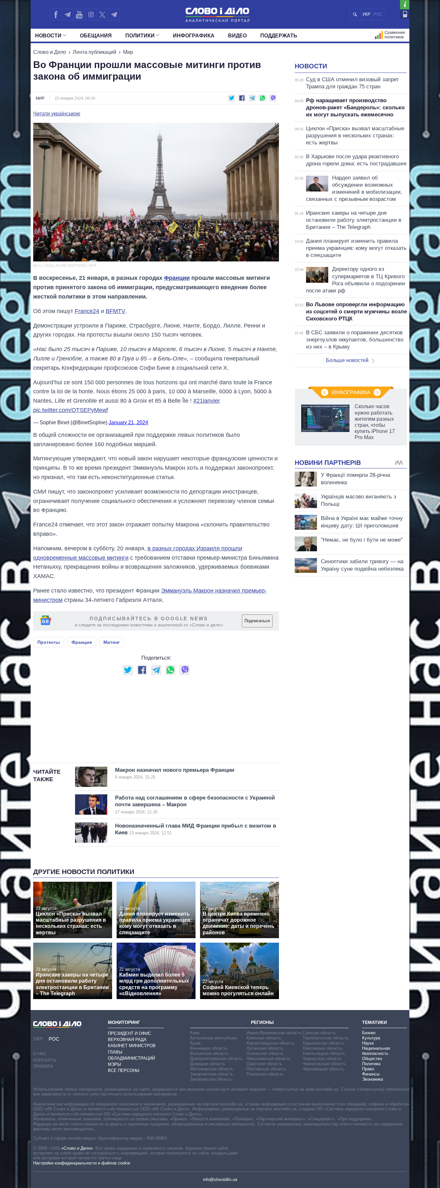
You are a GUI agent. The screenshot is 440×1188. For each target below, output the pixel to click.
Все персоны (123, 1070)
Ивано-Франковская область (273, 1032)
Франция (82, 642)
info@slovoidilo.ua (220, 1179)
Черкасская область (322, 1058)
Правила (43, 1066)
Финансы (370, 1074)
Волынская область (209, 1053)
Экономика (372, 1079)
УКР (366, 14)
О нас (39, 1053)
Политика (371, 1063)
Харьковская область (323, 1043)
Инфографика (194, 35)
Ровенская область (264, 1074)
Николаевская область (268, 1058)
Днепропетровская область (216, 1058)
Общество (372, 1058)
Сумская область (319, 1032)
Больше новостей (347, 360)
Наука (368, 1043)
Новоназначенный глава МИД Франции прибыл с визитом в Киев (195, 829)
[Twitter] (102, 14)
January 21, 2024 (128, 422)
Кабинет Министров (132, 1045)
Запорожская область (211, 1079)
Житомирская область (211, 1068)
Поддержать (278, 35)
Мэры (114, 1064)
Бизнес (369, 1032)
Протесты (48, 642)
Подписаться (257, 620)
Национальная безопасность (376, 1051)
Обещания (96, 35)
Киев (194, 1032)
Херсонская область (322, 1048)
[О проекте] (404, 4)
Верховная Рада (127, 1039)
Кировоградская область (270, 1043)
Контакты (44, 1060)
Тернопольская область (325, 1038)
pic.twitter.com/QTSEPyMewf (70, 410)
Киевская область (263, 1038)
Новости (48, 35)
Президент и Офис (129, 1033)
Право (368, 1068)
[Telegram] (67, 14)
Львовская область (265, 1053)
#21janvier (206, 401)
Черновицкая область (323, 1068)
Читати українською (56, 113)
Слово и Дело (49, 52)
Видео (237, 35)
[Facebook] (56, 14)
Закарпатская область (211, 1074)
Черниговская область (324, 1063)
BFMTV (115, 311)
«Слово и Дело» (77, 1148)
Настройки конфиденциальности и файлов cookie (81, 1163)
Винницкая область (208, 1048)
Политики (140, 35)
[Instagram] (91, 14)
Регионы (262, 1022)
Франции (177, 278)
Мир (128, 52)
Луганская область (264, 1048)
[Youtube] (79, 14)
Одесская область (264, 1063)
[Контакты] (404, 14)
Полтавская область (266, 1068)
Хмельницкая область (323, 1053)
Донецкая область (207, 1063)
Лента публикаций (94, 52)
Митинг (111, 642)
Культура (371, 1038)
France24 (87, 311)
